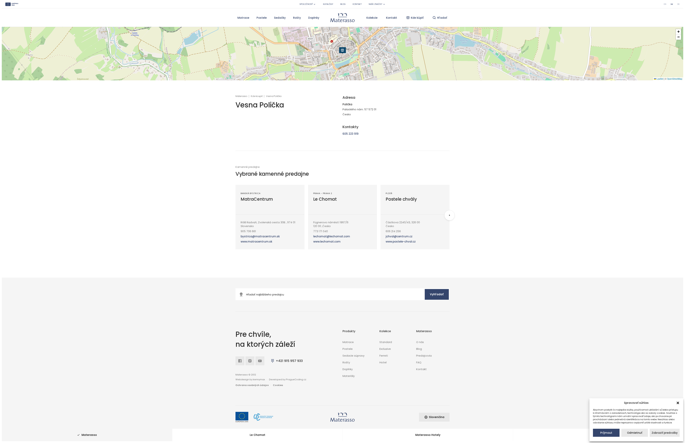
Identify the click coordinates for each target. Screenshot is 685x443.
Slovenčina (436, 417)
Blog (343, 4)
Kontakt (357, 4)
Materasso (241, 96)
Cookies (278, 385)
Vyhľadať (437, 294)
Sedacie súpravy (353, 355)
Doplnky (313, 18)
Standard (385, 342)
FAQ (418, 362)
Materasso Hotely (427, 435)
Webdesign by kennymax (250, 379)
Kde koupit (256, 96)
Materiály (348, 376)
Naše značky (375, 4)
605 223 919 (350, 134)
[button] (678, 403)
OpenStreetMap (674, 78)
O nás (420, 342)
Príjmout (606, 433)
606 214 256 (393, 231)
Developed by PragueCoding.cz (287, 379)
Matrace (243, 18)
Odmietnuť (634, 433)
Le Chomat (325, 199)
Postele (262, 18)
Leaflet (659, 78)
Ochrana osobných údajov (252, 385)
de (678, 4)
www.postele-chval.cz (401, 241)
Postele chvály (401, 199)
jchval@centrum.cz (399, 236)
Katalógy (328, 4)
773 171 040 (320, 231)
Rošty (297, 18)
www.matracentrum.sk (256, 241)
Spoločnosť (306, 4)
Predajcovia (424, 355)
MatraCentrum (257, 199)
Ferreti (383, 355)
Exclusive (385, 349)
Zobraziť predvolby (665, 433)
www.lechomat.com (327, 241)
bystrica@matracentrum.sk (260, 236)
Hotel (383, 362)
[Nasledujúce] (449, 215)
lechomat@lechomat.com (331, 236)
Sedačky (280, 18)
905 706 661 (248, 231)
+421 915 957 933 (289, 361)
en (665, 4)
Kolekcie (371, 18)
